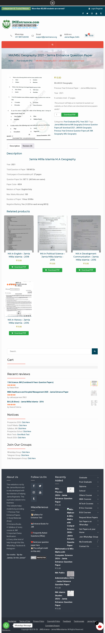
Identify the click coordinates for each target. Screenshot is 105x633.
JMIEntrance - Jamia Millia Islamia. (53, 629)
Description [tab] (15, 146)
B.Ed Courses (85, 512)
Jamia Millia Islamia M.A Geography (52, 159)
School (82, 491)
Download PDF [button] (20, 267)
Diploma (82, 486)
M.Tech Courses (86, 503)
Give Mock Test (23, 434)
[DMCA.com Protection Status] (38, 557)
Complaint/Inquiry (52, 626)
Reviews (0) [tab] (27, 146)
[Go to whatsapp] (6, 625)
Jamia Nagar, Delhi (71, 37)
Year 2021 (84, 122)
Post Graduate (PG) (24, 61)
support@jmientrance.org (46, 37)
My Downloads (85, 542)
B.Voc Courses (85, 508)
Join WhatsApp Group (88, 537)
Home (11, 61)
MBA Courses (85, 499)
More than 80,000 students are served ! (48, 9)
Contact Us (84, 546)
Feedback (67, 621)
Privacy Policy (38, 621)
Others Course (85, 495)
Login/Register (97, 9)
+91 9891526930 (22, 37)
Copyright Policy (53, 621)
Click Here (26, 422)
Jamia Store (92, 621)
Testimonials (79, 621)
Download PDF (70, 115)
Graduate (83, 477)
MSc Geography (70, 134)
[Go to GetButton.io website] (6, 630)
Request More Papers (88, 517)
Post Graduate (85, 482)
